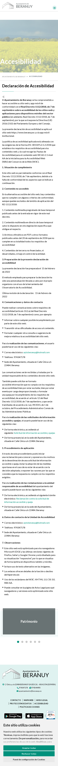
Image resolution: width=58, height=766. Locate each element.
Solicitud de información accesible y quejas (34, 432)
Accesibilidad (41, 703)
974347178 (23, 688)
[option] (29, 621)
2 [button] (22, 642)
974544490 (35, 688)
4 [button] (31, 642)
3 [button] (26, 642)
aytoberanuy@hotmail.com (37, 352)
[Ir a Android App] (12, 715)
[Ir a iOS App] (34, 715)
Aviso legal (42, 700)
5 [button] (35, 642)
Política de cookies (30, 707)
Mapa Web (28, 700)
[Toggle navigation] (54, 8)
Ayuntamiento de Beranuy (13, 77)
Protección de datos (21, 703)
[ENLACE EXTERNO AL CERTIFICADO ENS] (50, 715)
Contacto (15, 700)
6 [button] (39, 642)
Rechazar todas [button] (29, 754)
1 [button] (18, 642)
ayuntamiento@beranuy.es (30, 691)
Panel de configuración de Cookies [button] (29, 759)
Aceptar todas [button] (29, 748)
